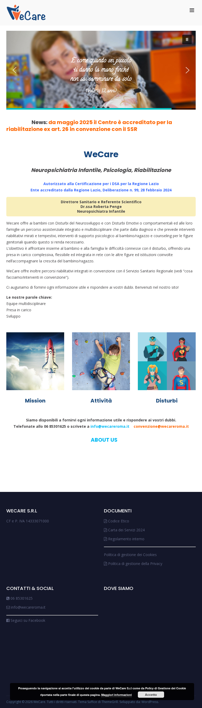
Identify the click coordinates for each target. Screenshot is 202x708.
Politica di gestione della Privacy (134, 563)
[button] (187, 39)
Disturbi (167, 400)
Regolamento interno (125, 538)
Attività (101, 400)
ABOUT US (104, 440)
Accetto (151, 694)
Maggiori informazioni (116, 695)
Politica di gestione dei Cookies (130, 554)
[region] (101, 70)
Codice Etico (118, 520)
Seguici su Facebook (27, 620)
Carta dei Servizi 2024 (126, 529)
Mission (35, 400)
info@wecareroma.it (139, 426)
